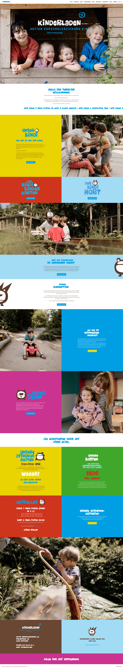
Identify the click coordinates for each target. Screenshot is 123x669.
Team (110, 1)
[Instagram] (119, 1)
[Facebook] (121, 1)
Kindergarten (87, 1)
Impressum (118, 666)
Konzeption (105, 1)
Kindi (81, 1)
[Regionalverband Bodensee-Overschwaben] (6, 2)
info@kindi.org (37, 526)
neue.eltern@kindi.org (30, 523)
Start (71, 1)
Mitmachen (98, 1)
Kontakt (115, 1)
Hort (93, 1)
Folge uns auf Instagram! (61, 659)
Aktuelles (76, 1)
